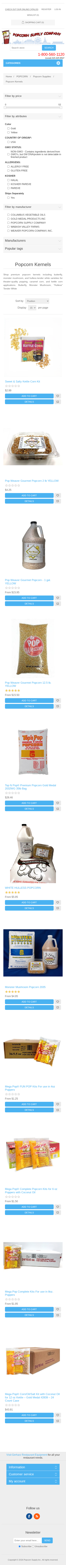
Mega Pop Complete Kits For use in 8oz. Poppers (29, 1293)
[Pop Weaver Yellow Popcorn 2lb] (33, 446)
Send (47, 1540)
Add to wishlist (57, 396)
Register (46, 9)
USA (13, 142)
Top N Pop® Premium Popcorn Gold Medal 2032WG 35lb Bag (30, 787)
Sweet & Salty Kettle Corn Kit (22, 381)
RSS (37, 1516)
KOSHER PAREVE (21, 184)
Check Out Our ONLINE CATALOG (21, 9)
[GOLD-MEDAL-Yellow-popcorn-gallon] (33, 546)
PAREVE (15, 188)
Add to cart (29, 396)
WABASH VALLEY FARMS (25, 226)
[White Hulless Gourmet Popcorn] (33, 853)
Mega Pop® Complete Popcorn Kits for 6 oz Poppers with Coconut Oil (31, 1191)
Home (9, 76)
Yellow (14, 132)
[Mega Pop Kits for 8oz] (33, 1257)
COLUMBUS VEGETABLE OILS (28, 214)
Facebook (29, 1516)
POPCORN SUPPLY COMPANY (28, 222)
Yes (13, 197)
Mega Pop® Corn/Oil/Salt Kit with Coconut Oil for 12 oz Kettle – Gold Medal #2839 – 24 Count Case (32, 1397)
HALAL (14, 180)
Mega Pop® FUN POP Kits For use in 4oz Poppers (30, 1088)
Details (29, 401)
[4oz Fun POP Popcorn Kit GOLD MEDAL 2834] (33, 1052)
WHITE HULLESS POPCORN (23, 887)
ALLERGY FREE (20, 166)
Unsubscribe (41, 1546)
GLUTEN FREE (19, 170)
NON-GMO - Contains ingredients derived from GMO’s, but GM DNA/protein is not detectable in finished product (36, 154)
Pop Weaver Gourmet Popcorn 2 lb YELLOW (32, 480)
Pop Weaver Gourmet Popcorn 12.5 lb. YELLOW (28, 684)
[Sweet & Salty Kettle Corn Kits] (33, 347)
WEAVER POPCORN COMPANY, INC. (32, 230)
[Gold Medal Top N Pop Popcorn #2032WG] (33, 751)
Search (49, 47)
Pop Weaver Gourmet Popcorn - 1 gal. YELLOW (28, 582)
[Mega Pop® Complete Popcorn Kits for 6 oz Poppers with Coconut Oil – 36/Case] (33, 1154)
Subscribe (26, 1546)
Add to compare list (57, 401)
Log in (57, 9)
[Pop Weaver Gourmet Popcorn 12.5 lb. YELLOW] (33, 648)
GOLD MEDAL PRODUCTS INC (28, 218)
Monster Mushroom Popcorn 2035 (25, 987)
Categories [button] (13, 63)
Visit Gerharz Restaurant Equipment (26, 1454)
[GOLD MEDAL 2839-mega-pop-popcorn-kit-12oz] (33, 1359)
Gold (13, 128)
